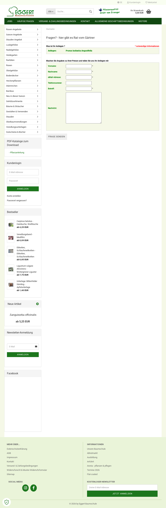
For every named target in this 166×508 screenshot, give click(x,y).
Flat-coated (92, 474)
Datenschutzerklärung (17, 449)
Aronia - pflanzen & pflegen (99, 466)
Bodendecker (12, 75)
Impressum (12, 457)
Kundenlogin (135, 2)
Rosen (9, 65)
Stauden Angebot (14, 39)
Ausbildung (92, 457)
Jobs (9, 21)
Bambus (10, 91)
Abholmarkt (92, 453)
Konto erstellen (14, 196)
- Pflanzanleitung (16, 152)
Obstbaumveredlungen (16, 122)
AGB (9, 453)
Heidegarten (11, 55)
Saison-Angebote (14, 34)
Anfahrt (90, 461)
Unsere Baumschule (96, 449)
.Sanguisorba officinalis (22, 314)
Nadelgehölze (12, 50)
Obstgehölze (12, 70)
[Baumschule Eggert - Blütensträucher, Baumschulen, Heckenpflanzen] (24, 11)
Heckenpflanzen (13, 81)
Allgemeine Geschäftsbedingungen (114, 21)
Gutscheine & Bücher (15, 132)
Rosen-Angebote (13, 29)
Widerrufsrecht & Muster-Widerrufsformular (27, 470)
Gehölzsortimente (14, 101)
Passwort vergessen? (17, 200)
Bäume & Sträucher (15, 106)
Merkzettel (152, 2)
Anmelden (23, 189)
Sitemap (10, 474)
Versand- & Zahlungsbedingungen (57, 21)
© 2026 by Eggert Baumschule (83, 503)
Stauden (10, 116)
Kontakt (85, 21)
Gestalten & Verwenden (17, 111)
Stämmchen (11, 86)
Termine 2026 (93, 470)
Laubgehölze (12, 45)
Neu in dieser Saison (15, 96)
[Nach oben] (157, 503)
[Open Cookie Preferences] (6, 502)
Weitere (142, 21)
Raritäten (10, 60)
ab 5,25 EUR (23, 321)
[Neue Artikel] (37, 304)
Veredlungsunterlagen (16, 127)
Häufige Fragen (25, 21)
